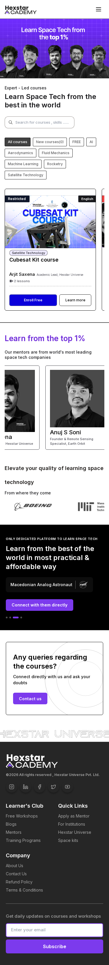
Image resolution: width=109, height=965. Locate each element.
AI (91, 142)
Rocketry (55, 164)
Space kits (68, 840)
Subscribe (54, 946)
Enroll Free (33, 300)
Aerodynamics (20, 153)
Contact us (30, 698)
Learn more (75, 300)
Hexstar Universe (74, 832)
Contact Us (16, 873)
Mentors (14, 832)
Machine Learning (23, 164)
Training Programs (23, 840)
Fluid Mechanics (55, 153)
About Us (14, 865)
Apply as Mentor (74, 815)
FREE (76, 142)
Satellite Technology (25, 175)
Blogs (11, 824)
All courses (17, 142)
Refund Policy (19, 881)
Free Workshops (22, 815)
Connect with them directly (39, 604)
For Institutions (71, 824)
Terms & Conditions (24, 889)
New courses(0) (50, 142)
